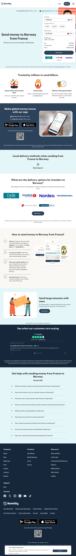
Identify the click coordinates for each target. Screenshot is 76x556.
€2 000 (54, 26)
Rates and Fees (55, 453)
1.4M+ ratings (27, 11)
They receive (47, 30)
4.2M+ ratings (50, 11)
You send (46, 17)
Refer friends (55, 472)
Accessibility (44, 513)
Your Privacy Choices (9, 513)
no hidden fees (38, 95)
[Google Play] (11, 125)
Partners (53, 464)
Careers (5, 468)
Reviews (5, 476)
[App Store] (28, 125)
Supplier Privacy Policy (51, 508)
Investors (6, 472)
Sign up (67, 3)
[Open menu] (73, 3)
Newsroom (6, 461)
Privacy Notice (37, 508)
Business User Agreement (23, 508)
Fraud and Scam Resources (59, 461)
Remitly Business (32, 457)
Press (5, 464)
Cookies (52, 513)
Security (35, 513)
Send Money (31, 453)
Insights (53, 476)
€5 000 (62, 26)
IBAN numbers (55, 468)
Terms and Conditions (59, 66)
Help (4, 487)
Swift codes (54, 457)
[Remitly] (6, 4)
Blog (4, 457)
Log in (59, 3)
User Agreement (8, 508)
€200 (47, 26)
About (5, 453)
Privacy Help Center (25, 513)
